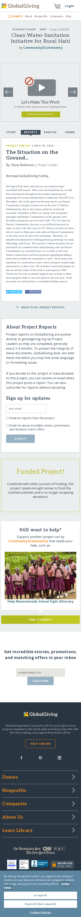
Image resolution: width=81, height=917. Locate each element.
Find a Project (40, 619)
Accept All (40, 895)
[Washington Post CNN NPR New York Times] (40, 851)
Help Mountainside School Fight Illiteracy (40, 601)
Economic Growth (24, 29)
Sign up (20, 438)
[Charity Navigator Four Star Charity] (13, 864)
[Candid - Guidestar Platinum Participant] (25, 864)
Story (11, 132)
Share (70, 132)
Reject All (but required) (40, 904)
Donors (10, 777)
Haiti (43, 29)
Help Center (40, 743)
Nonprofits (40, 16)
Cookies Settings (40, 912)
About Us (12, 817)
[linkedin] (59, 757)
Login (69, 6)
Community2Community (42, 47)
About (28, 16)
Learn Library (17, 830)
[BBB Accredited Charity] (41, 864)
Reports (30, 132)
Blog (68, 16)
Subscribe (40, 681)
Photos (50, 132)
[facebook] (21, 757)
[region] (40, 894)
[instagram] (40, 757)
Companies (57, 16)
